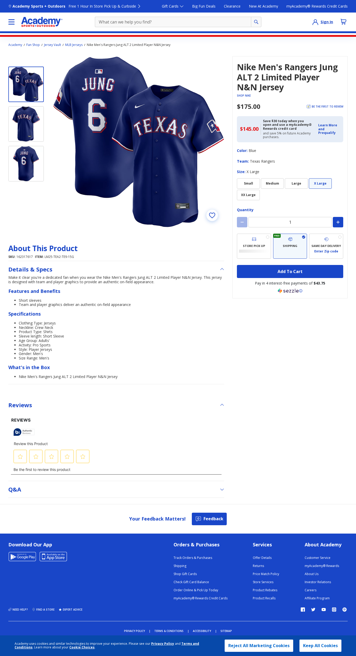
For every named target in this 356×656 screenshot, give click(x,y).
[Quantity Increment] (338, 222)
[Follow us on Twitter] (313, 609)
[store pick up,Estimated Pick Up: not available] (254, 246)
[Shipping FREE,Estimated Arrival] (290, 246)
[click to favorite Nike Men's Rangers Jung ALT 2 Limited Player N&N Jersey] (212, 215)
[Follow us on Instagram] (334, 609)
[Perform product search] (256, 22)
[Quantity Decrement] (242, 222)
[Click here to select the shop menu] (11, 22)
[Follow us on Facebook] (303, 609)
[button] (329, 129)
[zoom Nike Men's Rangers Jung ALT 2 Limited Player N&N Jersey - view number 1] (138, 141)
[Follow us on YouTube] (324, 609)
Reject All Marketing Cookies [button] (259, 645)
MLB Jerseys (74, 45)
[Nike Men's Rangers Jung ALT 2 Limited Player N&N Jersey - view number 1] (26, 84)
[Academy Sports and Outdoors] (42, 22)
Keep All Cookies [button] (320, 645)
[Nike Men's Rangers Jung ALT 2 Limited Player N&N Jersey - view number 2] (26, 124)
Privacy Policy (162, 643)
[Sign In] (315, 22)
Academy (15, 45)
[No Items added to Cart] (343, 21)
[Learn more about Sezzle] (290, 291)
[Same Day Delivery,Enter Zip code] (326, 246)
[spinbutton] (290, 222)
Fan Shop (33, 45)
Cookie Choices (82, 647)
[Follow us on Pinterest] (344, 609)
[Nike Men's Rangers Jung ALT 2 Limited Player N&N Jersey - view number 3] (26, 163)
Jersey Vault (52, 45)
